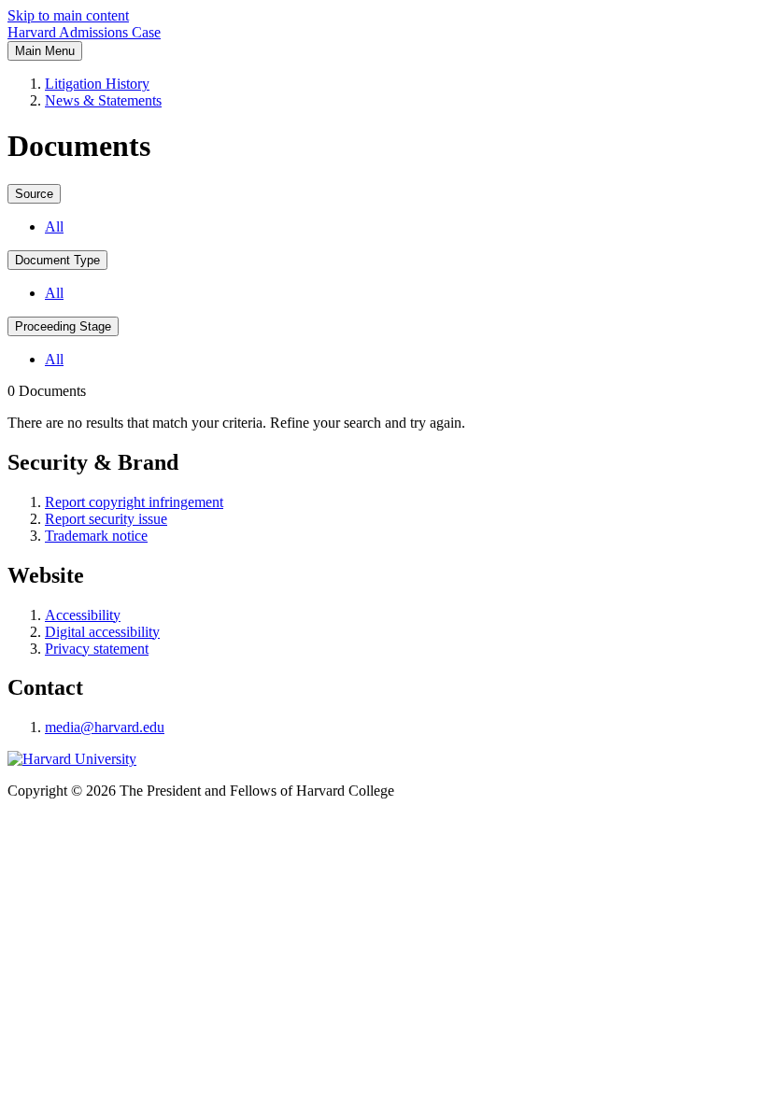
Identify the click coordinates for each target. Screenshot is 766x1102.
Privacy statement (97, 649)
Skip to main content (68, 15)
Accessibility (83, 615)
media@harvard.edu (104, 727)
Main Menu (45, 51)
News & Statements (103, 100)
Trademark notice (96, 536)
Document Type (57, 260)
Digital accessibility (102, 632)
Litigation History (97, 84)
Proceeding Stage (63, 326)
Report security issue (106, 519)
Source (34, 194)
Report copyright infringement (134, 502)
